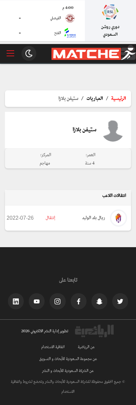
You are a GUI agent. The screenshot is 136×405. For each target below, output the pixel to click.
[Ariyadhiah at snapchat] (99, 301)
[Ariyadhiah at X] (120, 301)
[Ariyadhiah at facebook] (78, 301)
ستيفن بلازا (68, 98)
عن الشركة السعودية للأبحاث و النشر (68, 371)
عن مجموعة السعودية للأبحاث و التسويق (68, 359)
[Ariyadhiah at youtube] (37, 301)
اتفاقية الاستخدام (53, 347)
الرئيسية (118, 98)
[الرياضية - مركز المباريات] (93, 59)
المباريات (94, 98)
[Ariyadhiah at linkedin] (16, 301)
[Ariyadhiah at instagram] (57, 301)
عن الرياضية (86, 347)
